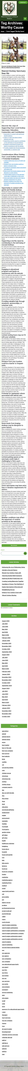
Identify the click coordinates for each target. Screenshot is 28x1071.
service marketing (7, 992)
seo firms (5, 973)
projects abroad (6, 911)
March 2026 (5, 635)
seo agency (5, 956)
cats (3, 770)
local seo (4, 869)
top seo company (7, 1020)
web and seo (5, 1046)
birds (3, 759)
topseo (4, 1023)
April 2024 (5, 699)
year (3, 1054)
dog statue (5, 798)
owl (3, 894)
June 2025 (5, 660)
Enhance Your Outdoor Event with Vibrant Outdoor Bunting (12, 594)
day (3, 790)
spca (3, 1006)
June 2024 (5, 694)
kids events (5, 863)
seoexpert (5, 989)
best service (5, 753)
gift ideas (5, 835)
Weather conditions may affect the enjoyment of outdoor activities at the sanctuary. (13, 183)
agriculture (5, 731)
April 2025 (5, 666)
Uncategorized (6, 1032)
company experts (7, 787)
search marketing (7, 944)
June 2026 (5, 626)
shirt (3, 995)
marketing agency (7, 880)
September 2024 (7, 685)
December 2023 (6, 711)
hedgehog (5, 846)
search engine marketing (9, 925)
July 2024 (5, 691)
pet (3, 899)
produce (4, 905)
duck (3, 804)
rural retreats (6, 922)
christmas (5, 776)
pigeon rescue (6, 902)
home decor (5, 849)
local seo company (7, 871)
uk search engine (7, 1029)
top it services (6, 1018)
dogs (3, 801)
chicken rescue (6, 773)
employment (5, 812)
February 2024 (6, 705)
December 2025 (6, 643)
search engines (6, 942)
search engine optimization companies (13, 930)
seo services (6, 981)
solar (3, 1003)
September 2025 (7, 652)
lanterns (4, 866)
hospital (4, 852)
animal (4, 734)
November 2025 (6, 646)
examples (5, 821)
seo (3, 950)
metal (3, 888)
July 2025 (5, 657)
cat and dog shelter (7, 767)
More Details (14, 545)
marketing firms (6, 883)
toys (3, 1026)
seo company (6, 961)
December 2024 (6, 677)
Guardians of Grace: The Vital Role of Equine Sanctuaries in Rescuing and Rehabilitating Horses (13, 586)
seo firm (4, 970)
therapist (4, 1015)
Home (2, 31)
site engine (5, 998)
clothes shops (6, 784)
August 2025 (5, 654)
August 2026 (5, 621)
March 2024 (5, 702)
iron (3, 857)
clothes (4, 781)
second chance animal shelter (11, 947)
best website (6, 756)
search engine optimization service (12, 939)
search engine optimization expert (12, 936)
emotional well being (8, 810)
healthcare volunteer (8, 843)
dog (3, 795)
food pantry (5, 829)
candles (4, 762)
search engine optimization (10, 928)
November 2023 (6, 713)
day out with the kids (8, 793)
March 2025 (5, 668)
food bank (5, 826)
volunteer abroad (7, 1037)
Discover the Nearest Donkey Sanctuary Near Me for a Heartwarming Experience (13, 67)
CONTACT (23, 2)
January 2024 (6, 708)
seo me (4, 978)
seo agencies (6, 953)
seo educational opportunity (10, 964)
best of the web (6, 748)
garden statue (6, 832)
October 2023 (6, 716)
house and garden (7, 855)
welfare (4, 1051)
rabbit (3, 916)
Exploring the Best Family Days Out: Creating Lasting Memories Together (13, 580)
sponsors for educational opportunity (13, 1009)
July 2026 (5, 624)
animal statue (6, 739)
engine (4, 815)
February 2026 (6, 638)
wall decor (5, 1043)
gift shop (4, 838)
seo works (5, 984)
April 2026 (5, 632)
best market (5, 745)
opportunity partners (8, 891)
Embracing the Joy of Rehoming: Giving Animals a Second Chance (13, 568)
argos (3, 742)
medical (4, 885)
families (4, 824)
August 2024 (5, 688)
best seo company (7, 751)
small (3, 1001)
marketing (5, 877)
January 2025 (6, 674)
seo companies (6, 959)
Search (2, 550)
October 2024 (6, 683)
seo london (5, 975)
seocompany (6, 987)
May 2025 (5, 663)
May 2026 (5, 629)
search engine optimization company (13, 933)
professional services (8, 908)
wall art (4, 1040)
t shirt (4, 1012)
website (4, 1048)
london (4, 874)
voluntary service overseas (10, 1034)
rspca (3, 919)
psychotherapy (6, 914)
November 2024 (6, 680)
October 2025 (6, 649)
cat (3, 765)
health (4, 840)
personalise (5, 897)
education (5, 807)
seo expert (5, 967)
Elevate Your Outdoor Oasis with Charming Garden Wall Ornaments (12, 574)
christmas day (6, 779)
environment (5, 818)
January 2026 (6, 640)
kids (3, 860)
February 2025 (6, 671)
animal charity (6, 736)
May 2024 (5, 697)
